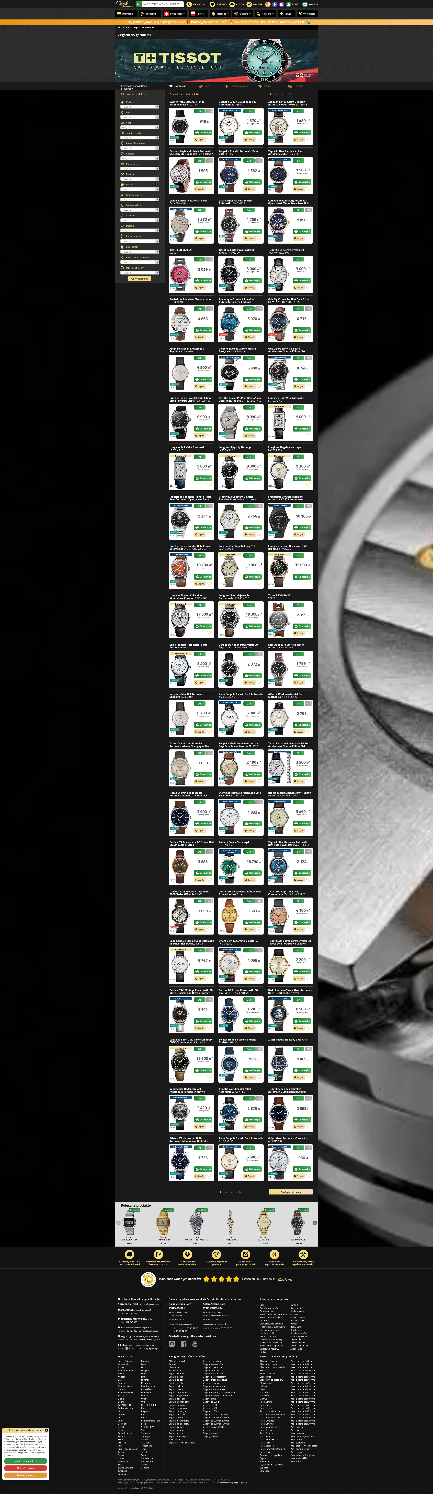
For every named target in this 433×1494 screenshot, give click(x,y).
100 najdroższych (177, 1361)
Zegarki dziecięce (177, 1399)
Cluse (120, 1417)
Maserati (145, 1383)
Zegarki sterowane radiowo (182, 1443)
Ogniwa (263, 1399)
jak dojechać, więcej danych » (181, 1324)
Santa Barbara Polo (150, 1421)
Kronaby (145, 1361)
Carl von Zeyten (191, 152)
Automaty (173, 1364)
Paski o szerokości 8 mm (302, 1364)
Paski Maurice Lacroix (270, 1427)
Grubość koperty (134, 195)
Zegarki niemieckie (178, 1427)
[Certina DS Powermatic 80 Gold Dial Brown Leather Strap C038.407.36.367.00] (230, 916)
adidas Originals (125, 1361)
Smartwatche (175, 1370)
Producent (131, 102)
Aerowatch (123, 1364)
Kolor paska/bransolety (137, 257)
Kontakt (294, 1305)
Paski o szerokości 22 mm (302, 1408)
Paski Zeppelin (267, 1446)
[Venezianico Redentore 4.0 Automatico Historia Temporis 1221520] (180, 1113)
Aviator (121, 1377)
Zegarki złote (209, 1399)
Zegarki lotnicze (176, 1417)
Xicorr (180, 251)
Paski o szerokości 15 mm (302, 1386)
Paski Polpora (266, 1433)
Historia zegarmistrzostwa (273, 1327)
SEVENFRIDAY (147, 1427)
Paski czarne (296, 1439)
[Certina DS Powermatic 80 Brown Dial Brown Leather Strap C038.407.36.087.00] (180, 866)
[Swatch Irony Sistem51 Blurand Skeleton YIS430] (230, 1064)
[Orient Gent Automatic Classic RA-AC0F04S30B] (230, 965)
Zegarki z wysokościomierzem (217, 1395)
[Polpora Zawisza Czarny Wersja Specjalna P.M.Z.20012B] (230, 373)
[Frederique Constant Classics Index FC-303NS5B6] (180, 323)
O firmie (294, 1314)
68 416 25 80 (178, 1320)
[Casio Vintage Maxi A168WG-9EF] (163, 1222)
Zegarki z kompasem (213, 1383)
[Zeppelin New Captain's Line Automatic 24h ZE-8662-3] (279, 175)
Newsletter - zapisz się (271, 1339)
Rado (241, 695)
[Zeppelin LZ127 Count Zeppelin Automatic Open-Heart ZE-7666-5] (279, 126)
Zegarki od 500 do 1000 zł (215, 1414)
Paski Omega (266, 1430)
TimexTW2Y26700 (230, 1238)
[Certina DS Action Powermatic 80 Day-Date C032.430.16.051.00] (230, 669)
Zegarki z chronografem (214, 1377)
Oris (289, 300)
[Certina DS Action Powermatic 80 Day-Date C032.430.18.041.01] (230, 1014)
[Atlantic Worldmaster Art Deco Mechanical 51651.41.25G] (279, 718)
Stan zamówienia (298, 1336)
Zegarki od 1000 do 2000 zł (216, 1417)
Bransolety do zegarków (271, 1380)
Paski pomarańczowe (300, 1449)
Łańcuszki (264, 1389)
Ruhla (144, 1417)
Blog (262, 1305)
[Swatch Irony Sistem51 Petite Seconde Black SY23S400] (180, 126)
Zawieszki (264, 1471)
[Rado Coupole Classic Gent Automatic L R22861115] (230, 1162)
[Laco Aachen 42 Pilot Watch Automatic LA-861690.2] (230, 225)
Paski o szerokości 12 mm (302, 1377)
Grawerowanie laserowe (271, 1324)
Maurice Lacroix (148, 1386)
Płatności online (298, 1321)
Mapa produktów (268, 1336)
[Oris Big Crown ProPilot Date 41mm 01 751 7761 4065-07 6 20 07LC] (279, 323)
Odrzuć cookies (25, 1468)
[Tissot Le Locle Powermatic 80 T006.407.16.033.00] (279, 274)
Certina (238, 646)
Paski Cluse (265, 1405)
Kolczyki (263, 1386)
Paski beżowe (296, 1427)
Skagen (144, 1430)
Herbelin (122, 1458)
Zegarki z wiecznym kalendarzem (219, 1392)
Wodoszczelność (134, 205)
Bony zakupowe (267, 1373)
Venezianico (187, 1091)
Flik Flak (122, 1443)
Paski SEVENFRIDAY (269, 1439)
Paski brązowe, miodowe (302, 1436)
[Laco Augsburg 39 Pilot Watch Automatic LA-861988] (279, 669)
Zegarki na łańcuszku (179, 1424)
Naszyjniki (264, 1395)
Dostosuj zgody (25, 1475)
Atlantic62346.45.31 (264, 1238)
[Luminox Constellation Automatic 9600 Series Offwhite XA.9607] (180, 916)
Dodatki (130, 226)
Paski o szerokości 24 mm (302, 1414)
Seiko (188, 646)
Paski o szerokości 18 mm (302, 1395)
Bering (121, 1395)
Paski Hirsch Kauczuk (270, 1411)
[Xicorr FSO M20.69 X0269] (180, 274)
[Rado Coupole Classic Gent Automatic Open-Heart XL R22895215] (279, 1014)
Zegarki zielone (176, 1386)
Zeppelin (237, 103)
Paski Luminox (267, 1424)
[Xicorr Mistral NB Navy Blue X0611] (279, 1064)
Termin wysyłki (133, 133)
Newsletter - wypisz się (271, 1343)
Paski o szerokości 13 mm (302, 1380)
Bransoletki (265, 1377)
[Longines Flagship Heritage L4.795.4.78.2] (279, 471)
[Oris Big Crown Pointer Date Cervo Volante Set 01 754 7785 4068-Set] (180, 570)
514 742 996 (131, 1322)
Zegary (206, 1430)
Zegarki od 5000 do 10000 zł (216, 1424)
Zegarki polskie (176, 1433)
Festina (121, 1436)
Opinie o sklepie (297, 1317)
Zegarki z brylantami (213, 1373)
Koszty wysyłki (267, 1333)
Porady (293, 1324)
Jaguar (121, 1465)
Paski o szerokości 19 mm (302, 1399)
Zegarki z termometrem (214, 1389)
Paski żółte (295, 1461)
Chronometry (175, 1367)
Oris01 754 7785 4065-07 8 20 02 (196, 1240)
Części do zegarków (269, 1308)
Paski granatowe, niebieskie (303, 1446)
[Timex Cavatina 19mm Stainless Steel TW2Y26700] (230, 1222)
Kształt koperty (133, 236)
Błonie (289, 794)
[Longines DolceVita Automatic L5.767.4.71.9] (180, 471)
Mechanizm (132, 164)
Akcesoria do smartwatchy (272, 1367)
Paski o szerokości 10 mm (302, 1370)
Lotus (143, 1377)
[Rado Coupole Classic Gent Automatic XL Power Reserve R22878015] (180, 965)
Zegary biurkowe (211, 1436)
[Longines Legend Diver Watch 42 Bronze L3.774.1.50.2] (279, 570)
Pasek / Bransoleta (135, 143)
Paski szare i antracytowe (302, 1455)
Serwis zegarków (298, 1333)
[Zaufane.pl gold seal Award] (148, 1279)
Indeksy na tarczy (135, 268)
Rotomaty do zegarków (271, 1455)
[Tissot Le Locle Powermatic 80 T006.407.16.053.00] (230, 274)
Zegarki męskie (176, 1377)
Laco (235, 202)
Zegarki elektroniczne (179, 1402)
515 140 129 (131, 1313)
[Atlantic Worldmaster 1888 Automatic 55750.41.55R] (230, 1113)
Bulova (121, 1402)
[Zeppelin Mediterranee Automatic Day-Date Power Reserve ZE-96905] (230, 768)
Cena (128, 123)
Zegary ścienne (210, 1433)
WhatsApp (133, 1348)
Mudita (144, 1395)
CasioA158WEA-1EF (129, 1238)
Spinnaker (146, 1433)
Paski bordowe (297, 1433)
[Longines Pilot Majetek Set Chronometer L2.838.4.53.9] (230, 620)
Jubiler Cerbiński (125, 1468)
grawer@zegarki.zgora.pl (149, 1340)
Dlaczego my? (296, 1308)
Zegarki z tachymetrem (214, 1386)
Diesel (121, 1427)
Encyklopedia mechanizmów (273, 1314)
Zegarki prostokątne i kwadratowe (179, 1438)
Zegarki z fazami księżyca (215, 1380)
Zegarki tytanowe (211, 1370)
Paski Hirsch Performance (272, 1414)
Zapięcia (264, 1468)
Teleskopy (264, 1461)
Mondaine (146, 1392)
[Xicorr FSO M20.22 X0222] (279, 620)
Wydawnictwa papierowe (272, 1465)
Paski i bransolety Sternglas (273, 1449)
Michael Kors (147, 1389)
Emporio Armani (125, 1433)
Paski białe (295, 1430)
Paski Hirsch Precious (270, 1417)
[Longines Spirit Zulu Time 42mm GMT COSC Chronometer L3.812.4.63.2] (180, 1064)
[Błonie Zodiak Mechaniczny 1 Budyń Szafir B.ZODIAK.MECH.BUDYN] (279, 817)
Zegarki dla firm (297, 1339)
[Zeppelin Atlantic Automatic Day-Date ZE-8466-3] (230, 175)
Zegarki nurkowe (177, 1430)
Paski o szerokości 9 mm (302, 1367)
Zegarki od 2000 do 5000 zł (216, 1421)
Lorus (143, 1373)
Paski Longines (267, 1421)
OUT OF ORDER (148, 1405)
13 (290, 95)
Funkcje (130, 174)
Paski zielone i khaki (299, 1458)
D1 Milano (123, 1424)
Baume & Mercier (126, 1392)
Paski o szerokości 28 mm (302, 1421)
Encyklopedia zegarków (271, 1317)
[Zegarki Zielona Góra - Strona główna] (124, 3)
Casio (120, 1411)
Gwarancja (265, 1321)
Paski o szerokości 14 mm (302, 1383)
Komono (122, 1474)
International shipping (270, 1330)
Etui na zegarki (267, 1383)
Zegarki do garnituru (178, 1395)
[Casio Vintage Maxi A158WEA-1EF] (129, 1222)
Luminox (189, 892)
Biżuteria (264, 1370)
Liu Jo (143, 1367)
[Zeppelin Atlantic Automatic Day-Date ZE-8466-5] (180, 225)
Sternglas (240, 794)
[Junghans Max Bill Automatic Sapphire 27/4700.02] (180, 373)
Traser (144, 1455)
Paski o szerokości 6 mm (302, 1361)
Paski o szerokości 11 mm (302, 1373)
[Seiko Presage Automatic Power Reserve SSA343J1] (180, 669)
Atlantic (286, 695)
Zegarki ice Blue (176, 1383)
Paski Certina (266, 1402)
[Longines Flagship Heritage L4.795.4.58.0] (230, 471)
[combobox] (163, 4)
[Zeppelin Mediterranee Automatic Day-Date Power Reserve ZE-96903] (279, 866)
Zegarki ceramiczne (178, 1392)
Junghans (186, 350)
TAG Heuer (146, 1443)
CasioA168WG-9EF (163, 1238)
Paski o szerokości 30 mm (302, 1424)
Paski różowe (296, 1452)
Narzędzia (265, 1392)
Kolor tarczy (132, 247)
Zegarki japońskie (177, 1405)
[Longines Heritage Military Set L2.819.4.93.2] (230, 570)
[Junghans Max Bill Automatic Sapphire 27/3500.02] (180, 718)
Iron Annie (123, 1461)
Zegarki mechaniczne (179, 1421)
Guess (121, 1455)
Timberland (146, 1446)
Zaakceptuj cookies (26, 1461)
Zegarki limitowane (178, 1414)
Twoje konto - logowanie (271, 1346)
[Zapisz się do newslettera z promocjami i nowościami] (268, 4)
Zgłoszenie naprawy (269, 1349)
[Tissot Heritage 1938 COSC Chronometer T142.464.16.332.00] (279, 916)
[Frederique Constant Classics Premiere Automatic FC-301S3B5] (230, 521)
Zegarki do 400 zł (211, 1408)
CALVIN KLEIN (124, 1405)
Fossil (120, 1446)
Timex (144, 1449)
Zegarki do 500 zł (211, 1411)
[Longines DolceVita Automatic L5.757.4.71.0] (279, 422)
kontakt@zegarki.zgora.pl (151, 1304)
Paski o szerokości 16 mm (302, 1389)
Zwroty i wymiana (298, 1343)
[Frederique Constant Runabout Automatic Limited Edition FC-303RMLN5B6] (230, 323)
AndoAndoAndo (125, 1370)
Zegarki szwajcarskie (213, 1364)
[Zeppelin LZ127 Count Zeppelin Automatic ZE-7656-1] (230, 126)
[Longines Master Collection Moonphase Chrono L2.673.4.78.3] (180, 620)
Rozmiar (130, 184)
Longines (286, 399)
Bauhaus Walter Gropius (125, 1387)
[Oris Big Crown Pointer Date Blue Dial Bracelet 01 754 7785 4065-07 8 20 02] (196, 1222)
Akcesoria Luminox (269, 1364)
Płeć (128, 112)
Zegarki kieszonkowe (179, 1408)
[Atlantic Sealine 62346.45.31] (264, 1222)
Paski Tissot (265, 1443)
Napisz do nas (297, 1311)
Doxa (120, 1430)
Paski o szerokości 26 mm (302, 1417)
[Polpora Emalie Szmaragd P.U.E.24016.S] (230, 866)
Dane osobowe (267, 1311)
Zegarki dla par (176, 1380)
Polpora (237, 350)
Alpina (121, 1367)
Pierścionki (265, 1452)
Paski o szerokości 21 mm (302, 1405)
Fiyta (120, 1439)
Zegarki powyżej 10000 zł (215, 1427)
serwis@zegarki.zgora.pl (149, 1331)
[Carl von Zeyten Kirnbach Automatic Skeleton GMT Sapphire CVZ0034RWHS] (180, 175)
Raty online (295, 1327)
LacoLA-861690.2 (298, 1238)
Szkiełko (130, 215)
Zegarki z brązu (176, 1389)
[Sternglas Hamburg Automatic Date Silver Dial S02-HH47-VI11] (230, 817)
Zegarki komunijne (299, 1346)
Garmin (121, 1452)
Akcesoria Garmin (268, 1361)
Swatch (186, 103)
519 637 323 (131, 1331)
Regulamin (295, 1330)
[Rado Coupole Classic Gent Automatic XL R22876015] (230, 718)
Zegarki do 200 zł (211, 1402)
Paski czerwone (297, 1443)
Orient (239, 942)
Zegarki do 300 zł (211, 1405)
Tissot (237, 251)
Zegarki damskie (177, 1373)
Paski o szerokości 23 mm (302, 1411)
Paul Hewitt (147, 1408)
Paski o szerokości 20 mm (302, 1402)
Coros (120, 1421)
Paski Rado (265, 1436)
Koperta (130, 153)
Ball (120, 1380)
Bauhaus (122, 1383)
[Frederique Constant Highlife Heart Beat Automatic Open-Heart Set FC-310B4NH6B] (180, 521)
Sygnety (264, 1458)
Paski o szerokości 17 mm (302, 1392)
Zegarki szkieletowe (212, 1361)
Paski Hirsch (266, 1408)
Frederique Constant (190, 300)
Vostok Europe (148, 1461)
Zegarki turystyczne (212, 1367)
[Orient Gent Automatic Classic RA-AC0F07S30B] (279, 1162)
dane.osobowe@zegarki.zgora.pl (233, 1482)
